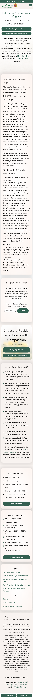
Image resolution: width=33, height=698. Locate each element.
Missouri (7, 657)
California (26, 647)
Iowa (27, 651)
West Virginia (24, 667)
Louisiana (16, 653)
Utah (28, 665)
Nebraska (17, 657)
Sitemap (19, 686)
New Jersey (13, 659)
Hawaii (11, 651)
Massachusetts (7, 655)
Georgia (6, 651)
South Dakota (12, 665)
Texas (24, 665)
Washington (17, 667)
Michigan (14, 655)
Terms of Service (22, 682)
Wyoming (13, 669)
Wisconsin (7, 669)
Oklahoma (26, 661)
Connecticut (14, 649)
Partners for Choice (20, 687)
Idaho (15, 651)
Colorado (7, 649)
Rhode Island (20, 663)
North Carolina (8, 661)
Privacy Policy (9, 684)
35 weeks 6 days (23, 56)
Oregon (7, 663)
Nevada (23, 657)
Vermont (7, 667)
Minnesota (20, 655)
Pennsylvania (13, 663)
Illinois (18, 651)
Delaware (20, 649)
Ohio (21, 661)
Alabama (6, 647)
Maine (21, 653)
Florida (25, 649)
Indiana (23, 651)
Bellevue (13, 452)
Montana (12, 657)
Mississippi (26, 655)
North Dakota (16, 661)
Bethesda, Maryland (16, 645)
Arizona (15, 647)
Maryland (26, 653)
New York (26, 659)
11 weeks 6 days (22, 58)
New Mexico (20, 659)
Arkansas (20, 647)
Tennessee (19, 665)
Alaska (11, 647)
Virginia (12, 667)
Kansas (6, 653)
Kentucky (11, 653)
